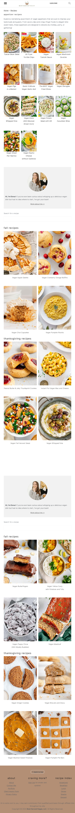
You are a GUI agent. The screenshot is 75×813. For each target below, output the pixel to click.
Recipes (14, 10)
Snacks (63, 794)
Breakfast (63, 785)
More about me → (37, 204)
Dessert (64, 797)
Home (6, 10)
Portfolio (11, 788)
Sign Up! (31, 783)
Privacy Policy (11, 794)
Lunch (63, 788)
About (11, 783)
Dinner (63, 791)
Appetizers (63, 783)
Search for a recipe (11, 213)
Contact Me (11, 785)
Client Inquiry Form (11, 791)
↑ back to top (37, 772)
